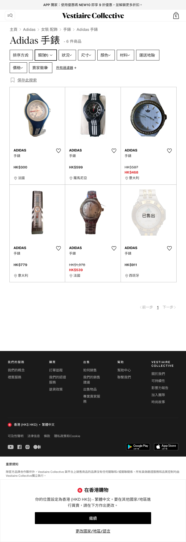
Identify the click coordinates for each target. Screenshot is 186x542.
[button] (176, 15)
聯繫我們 (124, 377)
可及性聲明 (15, 436)
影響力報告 (159, 388)
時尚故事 (158, 402)
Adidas (29, 29)
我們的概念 (16, 370)
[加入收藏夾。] (58, 151)
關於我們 (158, 373)
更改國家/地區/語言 (93, 531)
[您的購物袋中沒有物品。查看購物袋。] (176, 15)
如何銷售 (90, 370)
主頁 (13, 29)
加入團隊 (158, 395)
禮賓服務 (14, 377)
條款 (47, 436)
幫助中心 (124, 370)
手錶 (67, 29)
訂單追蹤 (56, 370)
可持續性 (158, 381)
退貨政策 (56, 389)
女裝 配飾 (49, 29)
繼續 (93, 518)
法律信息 (33, 436)
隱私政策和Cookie (67, 436)
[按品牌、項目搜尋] (10, 15)
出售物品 (90, 389)
